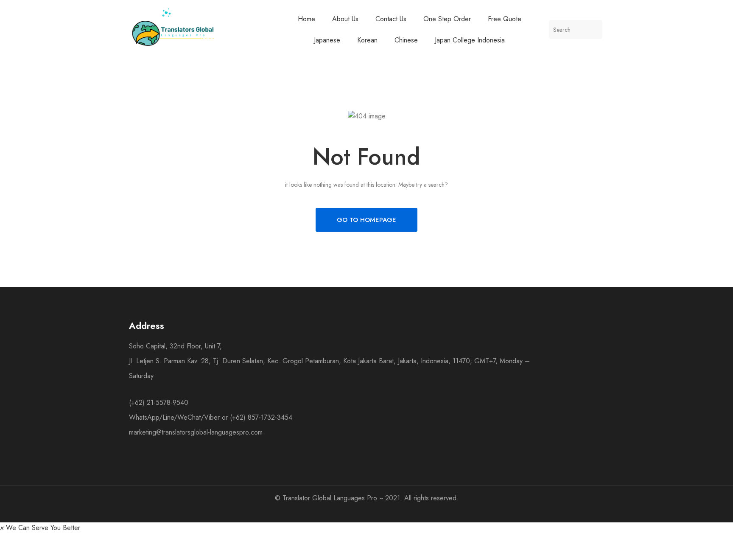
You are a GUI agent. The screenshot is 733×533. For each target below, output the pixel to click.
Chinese (406, 40)
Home (306, 19)
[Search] (592, 29)
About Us (345, 19)
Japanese (327, 40)
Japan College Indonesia (470, 40)
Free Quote (504, 19)
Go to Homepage (366, 219)
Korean (367, 40)
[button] (40, 528)
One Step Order (447, 19)
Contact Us (390, 19)
